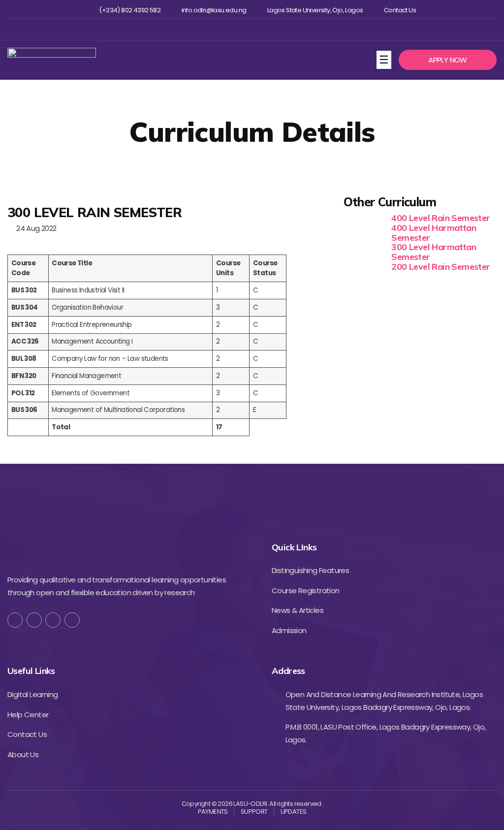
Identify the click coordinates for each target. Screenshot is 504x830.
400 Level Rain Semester (440, 217)
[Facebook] (218, 29)
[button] (448, 60)
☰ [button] (385, 59)
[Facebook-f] (15, 620)
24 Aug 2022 (34, 228)
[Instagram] (250, 29)
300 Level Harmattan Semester (433, 251)
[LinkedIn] (72, 620)
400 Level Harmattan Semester (433, 232)
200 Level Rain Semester (440, 266)
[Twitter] (235, 29)
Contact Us (400, 10)
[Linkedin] (267, 29)
